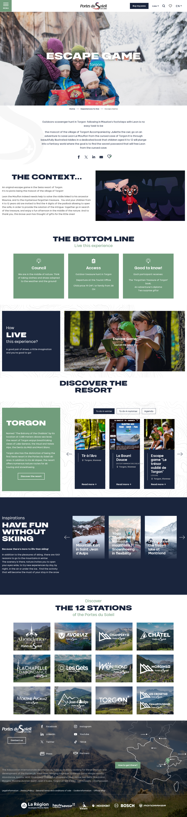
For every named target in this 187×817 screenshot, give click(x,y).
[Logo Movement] (101, 805)
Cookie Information (82, 790)
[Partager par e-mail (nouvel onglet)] (101, 157)
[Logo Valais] (83, 805)
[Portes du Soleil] (93, 6)
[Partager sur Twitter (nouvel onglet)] (86, 157)
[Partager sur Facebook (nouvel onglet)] (79, 157)
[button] (163, 6)
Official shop (99, 790)
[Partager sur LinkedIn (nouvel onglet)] (94, 157)
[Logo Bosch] (124, 806)
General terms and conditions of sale (53, 790)
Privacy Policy (27, 790)
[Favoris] (170, 6)
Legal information (10, 790)
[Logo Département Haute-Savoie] (64, 805)
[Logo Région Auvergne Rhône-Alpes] (34, 805)
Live (154, 6)
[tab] (104, 411)
